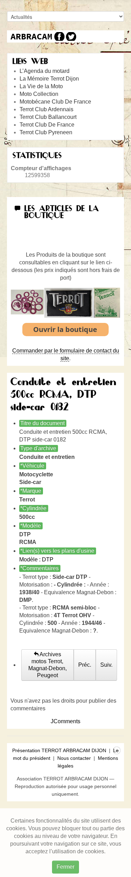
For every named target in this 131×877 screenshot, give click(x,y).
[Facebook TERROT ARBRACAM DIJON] (58, 36)
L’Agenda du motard (45, 71)
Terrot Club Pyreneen (46, 132)
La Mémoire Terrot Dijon (49, 79)
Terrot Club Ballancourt (48, 117)
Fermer (65, 867)
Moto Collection (39, 94)
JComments (65, 721)
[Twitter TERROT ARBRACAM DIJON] (71, 36)
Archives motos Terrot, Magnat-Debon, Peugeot (47, 664)
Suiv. (106, 665)
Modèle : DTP (36, 559)
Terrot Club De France (47, 125)
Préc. (84, 665)
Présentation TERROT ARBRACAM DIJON (59, 750)
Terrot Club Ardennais (46, 109)
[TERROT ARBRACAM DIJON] (31, 36)
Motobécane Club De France (55, 102)
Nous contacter (74, 758)
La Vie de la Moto (41, 86)
